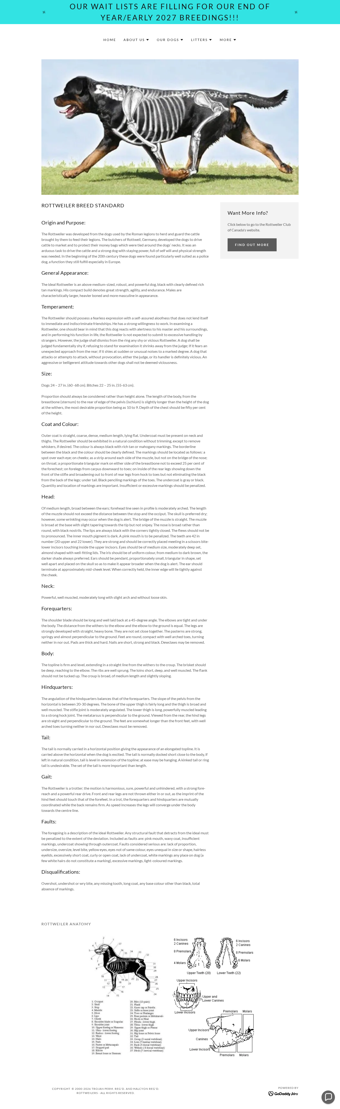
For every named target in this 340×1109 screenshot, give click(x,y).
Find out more (252, 245)
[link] (283, 1093)
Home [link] (109, 40)
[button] (136, 40)
